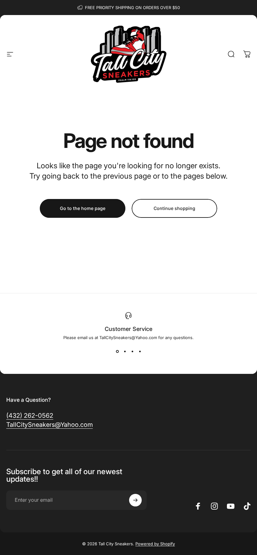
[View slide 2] (124, 351)
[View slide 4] (140, 351)
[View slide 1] (117, 351)
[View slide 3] (132, 351)
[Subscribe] (135, 500)
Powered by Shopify (155, 543)
